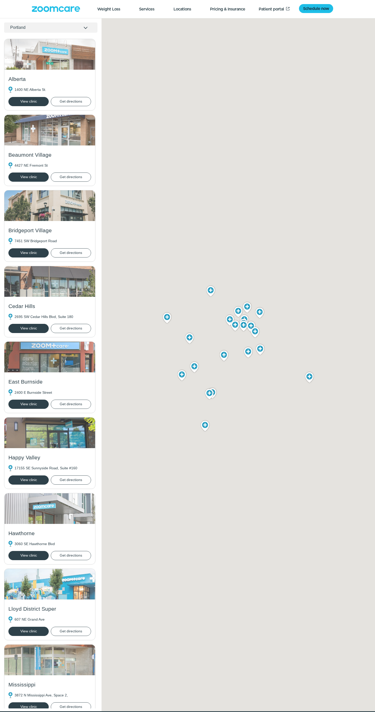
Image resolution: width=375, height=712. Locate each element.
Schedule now (316, 8)
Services (146, 9)
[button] (247, 307)
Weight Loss (108, 9)
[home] (56, 9)
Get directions (71, 101)
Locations (182, 9)
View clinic (28, 101)
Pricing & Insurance (227, 9)
